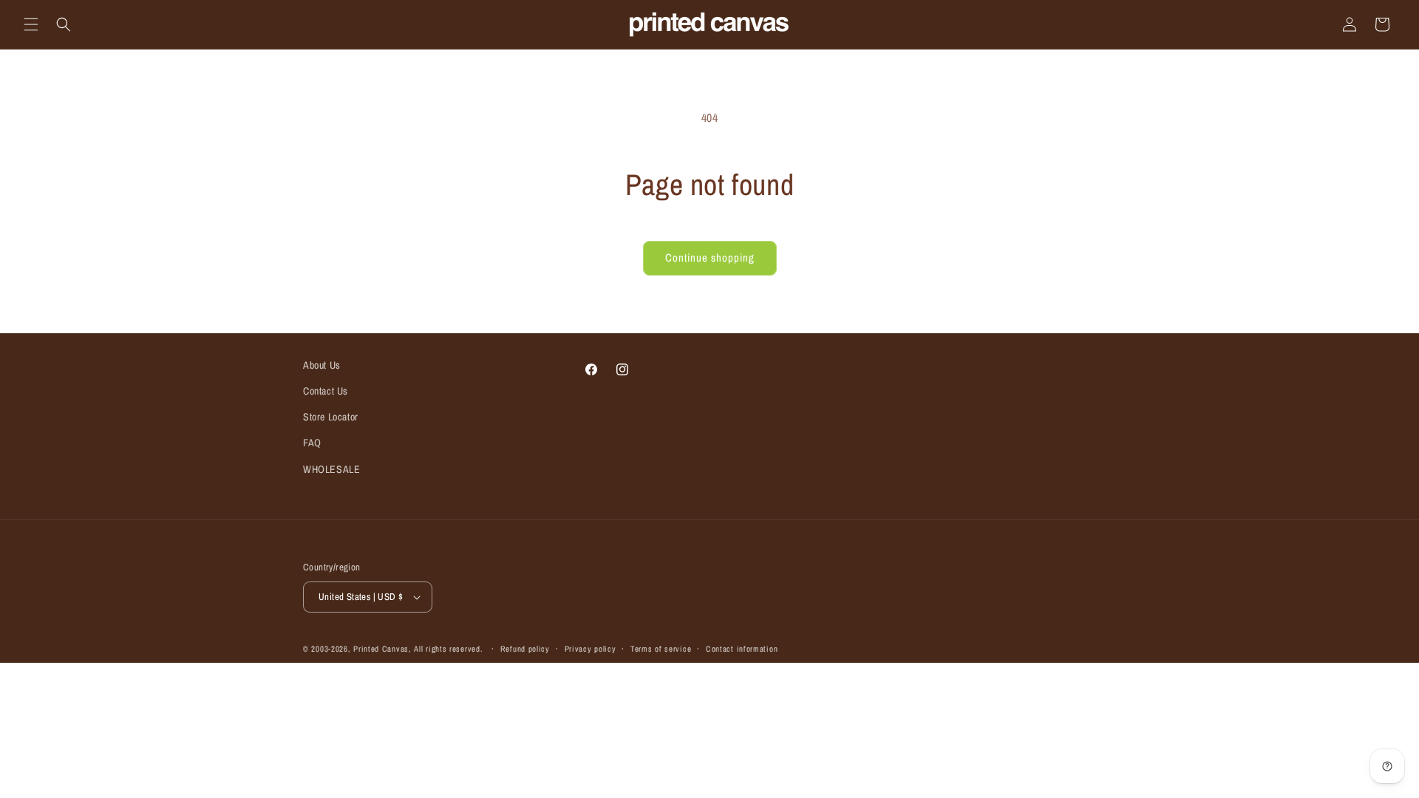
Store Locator (330, 416)
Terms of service (660, 649)
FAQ (312, 442)
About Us (322, 365)
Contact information (741, 649)
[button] (31, 24)
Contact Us (325, 391)
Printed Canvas (381, 649)
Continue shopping (710, 257)
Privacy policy (590, 649)
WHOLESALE (331, 469)
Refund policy (525, 649)
